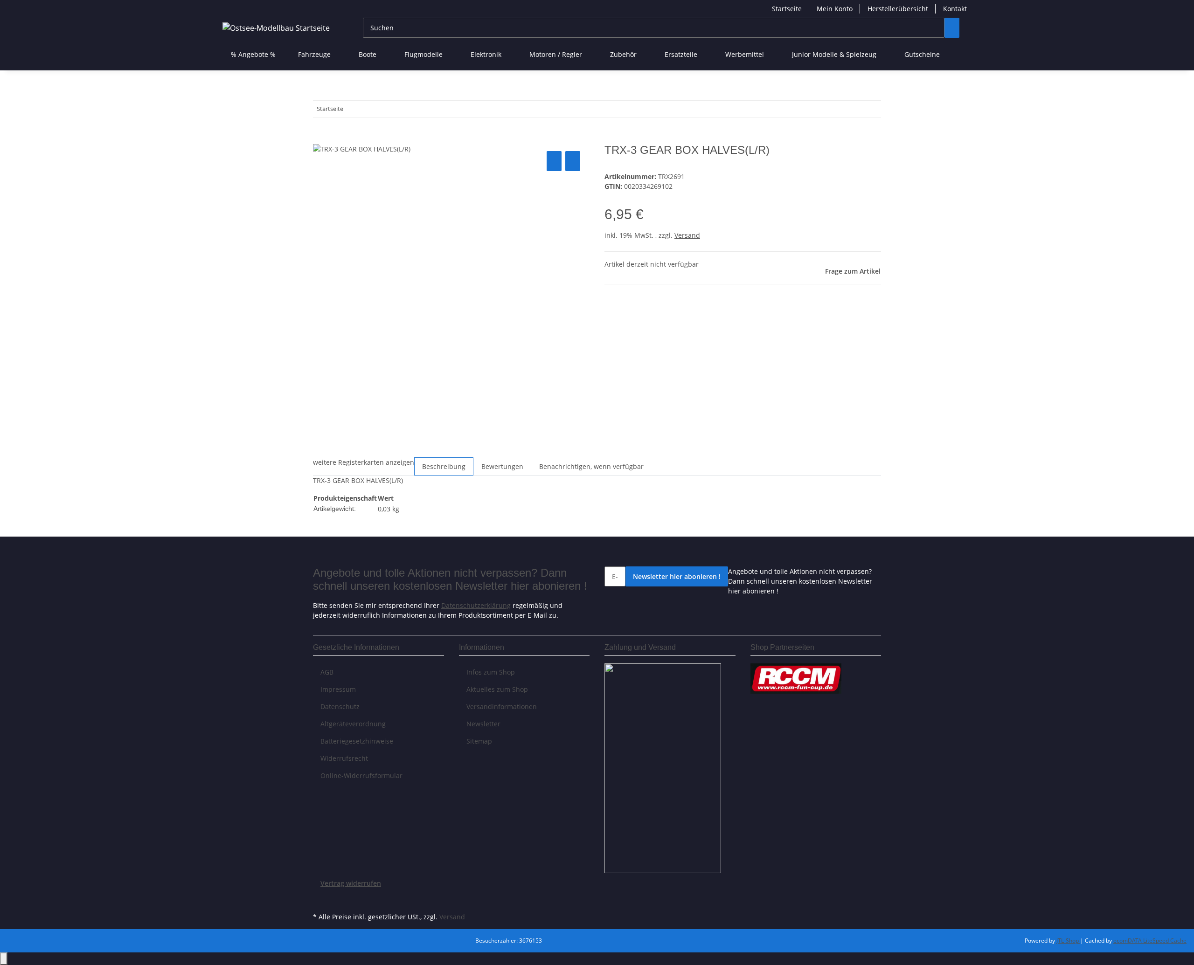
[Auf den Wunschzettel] (572, 161)
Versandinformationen (501, 706)
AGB (326, 672)
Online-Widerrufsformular (361, 775)
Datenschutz (340, 706)
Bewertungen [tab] (502, 466)
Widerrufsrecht (344, 758)
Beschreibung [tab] (443, 466)
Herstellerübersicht (898, 8)
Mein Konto (835, 8)
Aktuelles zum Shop (497, 689)
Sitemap (479, 741)
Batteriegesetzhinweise (356, 741)
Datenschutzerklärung (476, 605)
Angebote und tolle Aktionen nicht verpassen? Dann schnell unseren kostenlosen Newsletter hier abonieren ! (800, 581)
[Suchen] (951, 28)
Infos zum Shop (490, 672)
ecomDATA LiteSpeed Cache (1150, 940)
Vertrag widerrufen (350, 883)
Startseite (787, 8)
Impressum (338, 689)
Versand (687, 235)
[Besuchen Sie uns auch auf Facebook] (320, 899)
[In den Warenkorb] (320, 138)
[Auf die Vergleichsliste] (554, 161)
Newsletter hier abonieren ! (677, 576)
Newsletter (483, 723)
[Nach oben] (3, 958)
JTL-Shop (1068, 940)
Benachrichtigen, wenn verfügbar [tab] (591, 466)
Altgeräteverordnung (353, 723)
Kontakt (955, 8)
